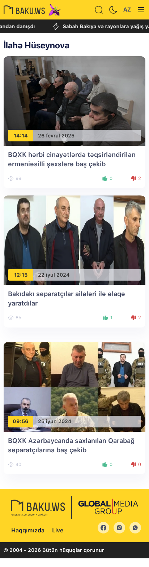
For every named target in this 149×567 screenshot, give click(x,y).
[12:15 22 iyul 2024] (74, 239)
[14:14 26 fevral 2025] (74, 100)
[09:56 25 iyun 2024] (74, 386)
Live (57, 530)
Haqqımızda (27, 530)
